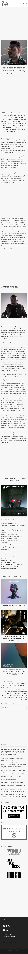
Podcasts (5, 920)
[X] (9, 926)
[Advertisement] (14, 21)
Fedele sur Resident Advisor (9, 568)
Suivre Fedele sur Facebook (8, 557)
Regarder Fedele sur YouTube (9, 562)
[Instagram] (6, 926)
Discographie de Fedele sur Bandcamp (11, 564)
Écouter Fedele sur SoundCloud (9, 566)
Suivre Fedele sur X (6, 560)
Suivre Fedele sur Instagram (9, 558)
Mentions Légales (7, 934)
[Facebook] (4, 926)
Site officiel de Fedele (7, 555)
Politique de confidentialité (9, 936)
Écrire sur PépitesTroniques (10, 942)
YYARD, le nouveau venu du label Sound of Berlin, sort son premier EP (14, 638)
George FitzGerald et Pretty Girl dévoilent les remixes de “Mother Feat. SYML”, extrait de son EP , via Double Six (14, 672)
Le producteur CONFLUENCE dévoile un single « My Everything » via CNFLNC (14, 606)
